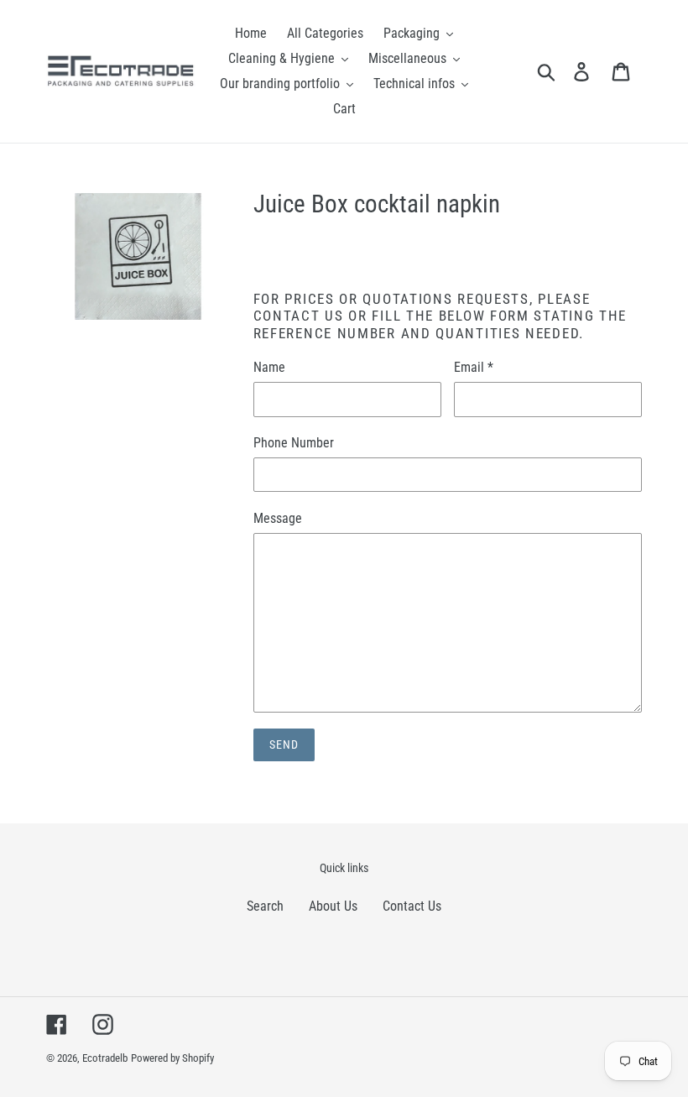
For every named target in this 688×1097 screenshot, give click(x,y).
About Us (333, 906)
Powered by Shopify (172, 1058)
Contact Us (412, 906)
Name (269, 367)
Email (473, 367)
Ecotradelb (105, 1058)
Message (277, 518)
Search (265, 906)
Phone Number (293, 443)
